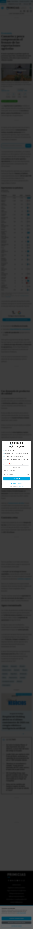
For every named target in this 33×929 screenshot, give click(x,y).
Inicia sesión (21, 486)
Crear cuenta (16, 478)
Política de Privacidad (22, 482)
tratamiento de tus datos (16, 483)
